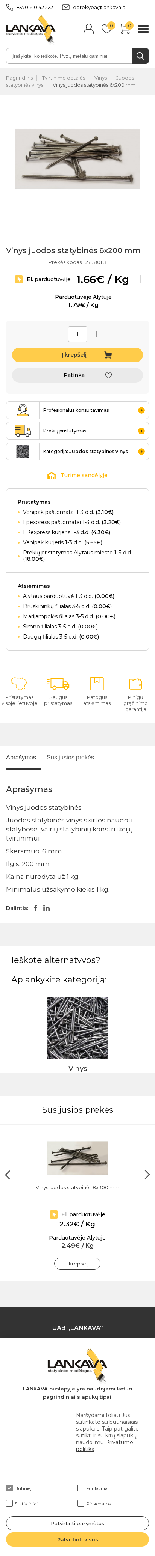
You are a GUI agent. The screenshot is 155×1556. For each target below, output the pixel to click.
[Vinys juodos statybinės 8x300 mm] (77, 1158)
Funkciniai (97, 1488)
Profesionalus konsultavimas (76, 410)
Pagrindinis (19, 78)
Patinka (74, 375)
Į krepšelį (74, 354)
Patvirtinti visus (77, 1539)
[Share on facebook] (35, 908)
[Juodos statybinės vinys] (23, 451)
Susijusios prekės (70, 757)
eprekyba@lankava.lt (99, 7)
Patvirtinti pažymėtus (77, 1523)
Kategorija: (85, 451)
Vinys (100, 78)
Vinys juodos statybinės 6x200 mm (94, 85)
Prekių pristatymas (64, 431)
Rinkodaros (98, 1503)
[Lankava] (31, 29)
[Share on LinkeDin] (46, 908)
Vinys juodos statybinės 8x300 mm (77, 1187)
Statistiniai (26, 1503)
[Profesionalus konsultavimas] (23, 410)
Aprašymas (21, 757)
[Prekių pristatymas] (23, 430)
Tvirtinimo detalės (63, 78)
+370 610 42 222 (35, 7)
